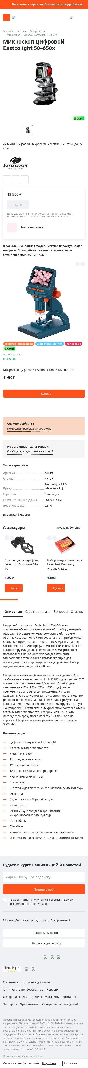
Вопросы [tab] (61, 611)
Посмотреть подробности (63, 4)
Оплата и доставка (36, 982)
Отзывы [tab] (77, 611)
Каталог (21, 31)
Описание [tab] (13, 611)
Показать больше (68, 528)
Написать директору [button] (46, 943)
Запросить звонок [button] (46, 933)
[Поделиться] (25, 179)
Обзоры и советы (15, 997)
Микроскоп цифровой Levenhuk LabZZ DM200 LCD (38, 370)
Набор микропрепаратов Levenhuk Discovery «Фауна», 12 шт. (65, 564)
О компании (11, 982)
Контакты (69, 997)
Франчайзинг (29, 1004)
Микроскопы (37, 31)
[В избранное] (7, 179)
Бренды (36, 997)
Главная (8, 31)
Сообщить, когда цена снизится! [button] (30, 451)
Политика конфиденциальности (23, 1056)
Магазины (52, 997)
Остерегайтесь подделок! (60, 1004)
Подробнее (49, 1063)
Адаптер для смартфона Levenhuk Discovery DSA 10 (22, 564)
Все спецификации (16, 514)
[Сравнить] (16, 179)
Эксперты (10, 1004)
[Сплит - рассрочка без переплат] (79, 118)
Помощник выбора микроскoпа (29, 428)
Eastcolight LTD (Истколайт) (56, 486)
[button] (44, 394)
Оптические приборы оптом (23, 989)
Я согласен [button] (70, 1063)
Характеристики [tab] (38, 611)
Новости (52, 989)
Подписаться (44, 889)
